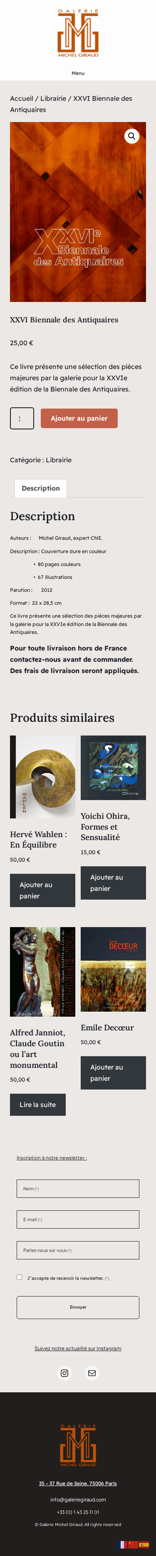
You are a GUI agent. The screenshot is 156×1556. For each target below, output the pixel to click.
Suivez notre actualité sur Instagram (78, 1348)
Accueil (21, 98)
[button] (131, 136)
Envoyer (78, 1307)
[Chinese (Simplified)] (133, 1544)
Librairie (53, 98)
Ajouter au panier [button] (36, 890)
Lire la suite (38, 1104)
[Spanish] (144, 1544)
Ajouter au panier (79, 418)
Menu (78, 73)
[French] (122, 1544)
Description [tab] (41, 488)
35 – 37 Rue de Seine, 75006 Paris (78, 1483)
